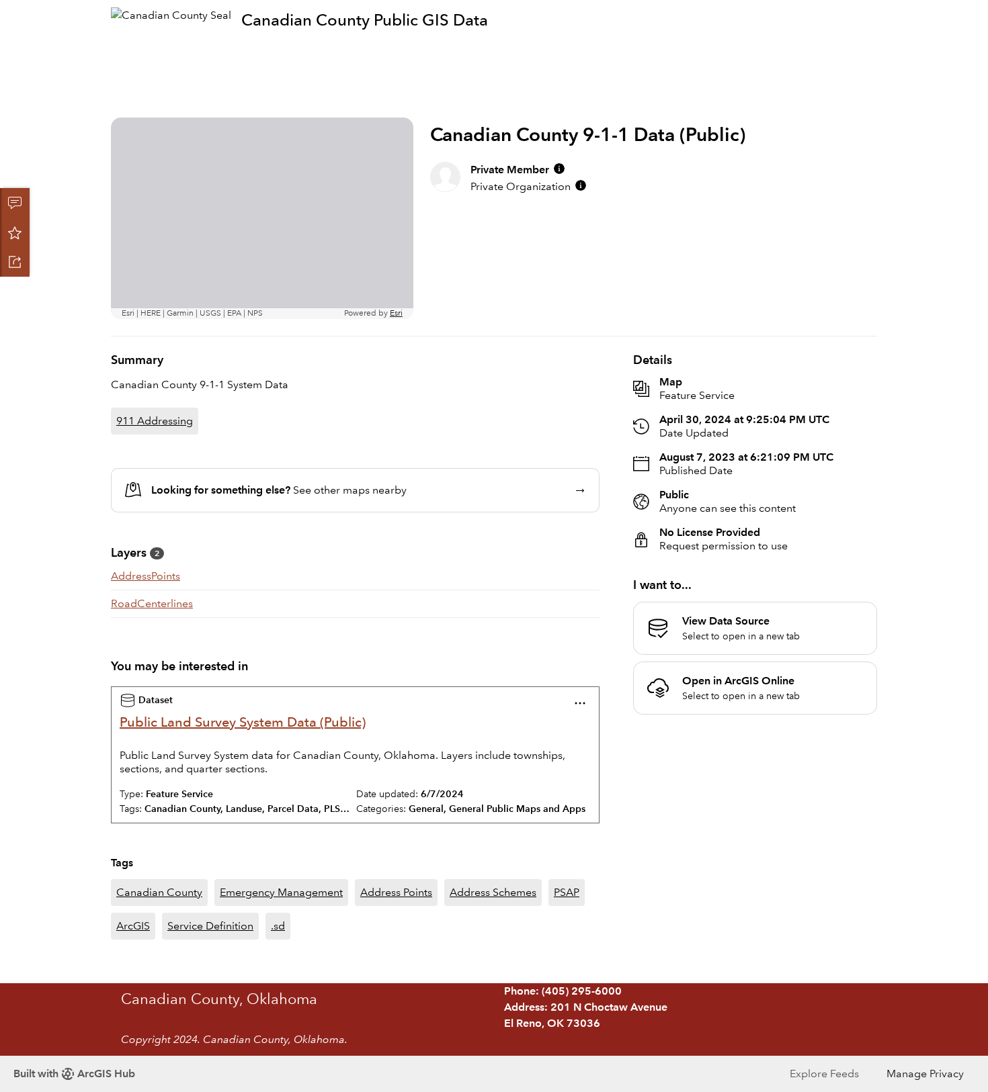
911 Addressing (154, 420)
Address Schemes (493, 892)
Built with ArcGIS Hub (74, 1073)
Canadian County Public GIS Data (364, 20)
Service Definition (210, 925)
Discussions (15, 203)
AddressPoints (145, 576)
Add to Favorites (15, 232)
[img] (559, 168)
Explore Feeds (824, 1073)
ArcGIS (133, 925)
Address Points (396, 892)
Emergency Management (281, 892)
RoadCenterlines (152, 603)
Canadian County (159, 892)
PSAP (566, 892)
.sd (278, 925)
